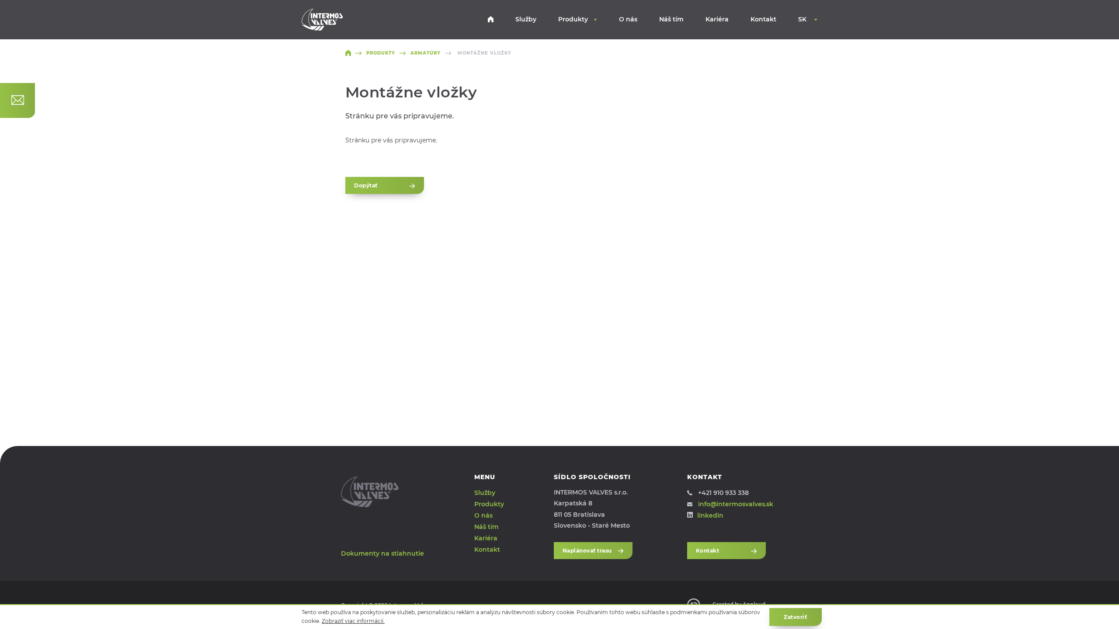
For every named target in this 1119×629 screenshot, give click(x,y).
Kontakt (763, 19)
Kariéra (717, 19)
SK (803, 19)
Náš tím (671, 19)
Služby (525, 19)
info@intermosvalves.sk (735, 504)
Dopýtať (366, 185)
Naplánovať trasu (587, 550)
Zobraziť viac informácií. (353, 621)
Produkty (573, 19)
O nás (628, 19)
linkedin (710, 515)
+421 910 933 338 (723, 493)
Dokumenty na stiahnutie (382, 553)
